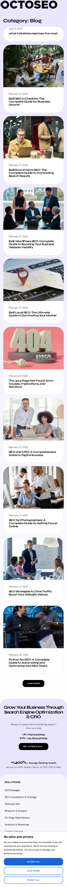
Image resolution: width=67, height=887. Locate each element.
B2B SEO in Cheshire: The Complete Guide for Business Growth (29, 102)
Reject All (33, 880)
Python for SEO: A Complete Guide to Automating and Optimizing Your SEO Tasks (29, 663)
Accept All (33, 862)
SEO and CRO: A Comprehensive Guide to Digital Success (32, 453)
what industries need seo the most (33, 33)
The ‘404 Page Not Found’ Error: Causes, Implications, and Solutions (31, 384)
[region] (33, 859)
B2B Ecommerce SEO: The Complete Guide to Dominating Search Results (31, 173)
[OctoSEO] (29, 8)
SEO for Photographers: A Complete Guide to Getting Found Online (33, 523)
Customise (33, 871)
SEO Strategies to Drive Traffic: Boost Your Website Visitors (30, 593)
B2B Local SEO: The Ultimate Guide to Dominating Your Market (32, 314)
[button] (33, 683)
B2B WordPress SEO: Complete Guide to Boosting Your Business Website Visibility (31, 244)
